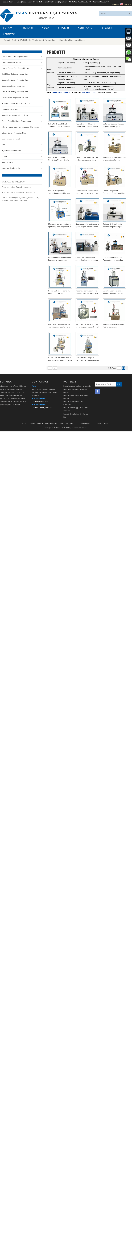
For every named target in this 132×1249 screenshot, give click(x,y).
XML (61, 423)
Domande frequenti (83, 423)
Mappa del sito (51, 423)
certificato (85, 28)
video (45, 28)
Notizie (40, 423)
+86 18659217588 (84, 2)
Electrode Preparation (10, 109)
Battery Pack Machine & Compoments (16, 121)
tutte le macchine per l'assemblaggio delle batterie (20, 127)
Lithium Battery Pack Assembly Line (15, 68)
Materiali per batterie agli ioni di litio (15, 115)
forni (3, 145)
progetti (63, 28)
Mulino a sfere (7, 162)
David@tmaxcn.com (24, 2)
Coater (14, 40)
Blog (106, 423)
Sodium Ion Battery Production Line (15, 80)
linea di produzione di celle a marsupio (77, 386)
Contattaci (9, 34)
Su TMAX (7, 28)
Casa (6, 40)
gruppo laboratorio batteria (11, 62)
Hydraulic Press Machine (11, 151)
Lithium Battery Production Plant (14, 133)
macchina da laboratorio (11, 168)
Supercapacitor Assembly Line (13, 86)
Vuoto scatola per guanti (11, 139)
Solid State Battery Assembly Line (15, 74)
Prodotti (27, 28)
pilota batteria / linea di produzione (14, 56)
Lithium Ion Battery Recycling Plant (15, 92)
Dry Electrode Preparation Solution (15, 98)
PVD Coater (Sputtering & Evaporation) (38, 40)
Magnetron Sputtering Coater (72, 40)
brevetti (107, 28)
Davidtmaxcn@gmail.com (58, 2)
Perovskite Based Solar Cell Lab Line (16, 103)
